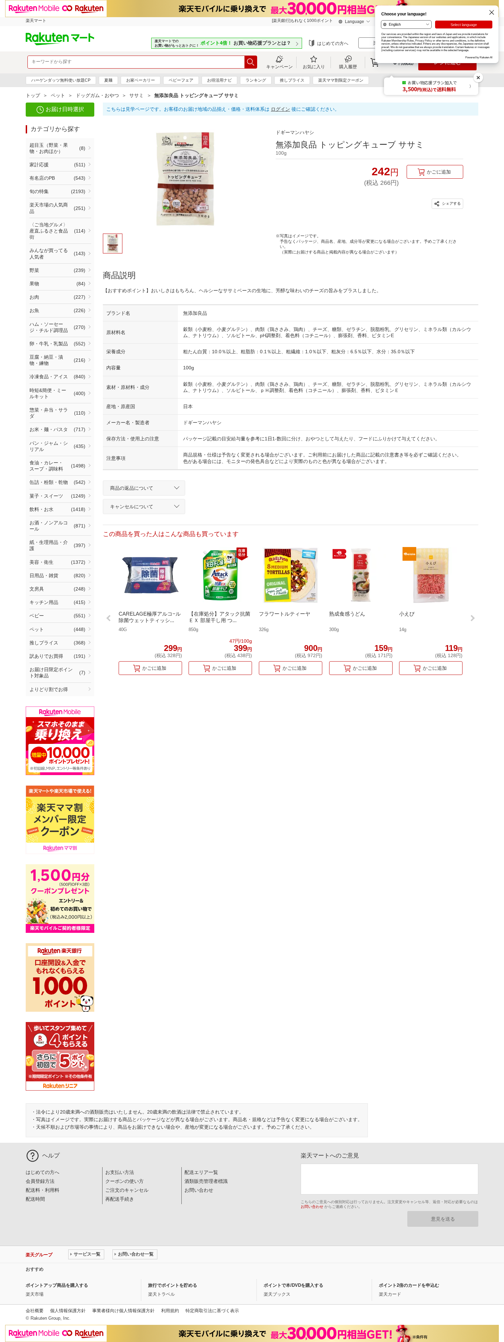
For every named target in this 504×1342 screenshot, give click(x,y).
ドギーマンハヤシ (295, 132)
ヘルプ (51, 1155)
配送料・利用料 (42, 1190)
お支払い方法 (119, 1172)
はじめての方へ (332, 43)
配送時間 (35, 1199)
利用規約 (170, 1310)
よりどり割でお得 (48, 689)
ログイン (280, 109)
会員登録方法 (40, 1181)
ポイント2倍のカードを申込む (409, 1285)
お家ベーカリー (140, 80)
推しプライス (292, 80)
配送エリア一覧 (201, 1172)
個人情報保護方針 (68, 1310)
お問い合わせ (198, 1190)
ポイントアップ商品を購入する (57, 1285)
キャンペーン (279, 66)
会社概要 (35, 1310)
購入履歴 (348, 66)
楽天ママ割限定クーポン (340, 80)
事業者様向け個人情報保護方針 (123, 1310)
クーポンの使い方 (124, 1181)
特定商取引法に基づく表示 (212, 1310)
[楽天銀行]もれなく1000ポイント (302, 20)
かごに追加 (439, 172)
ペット (58, 95)
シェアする (451, 203)
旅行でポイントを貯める (172, 1285)
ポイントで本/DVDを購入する (293, 1285)
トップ (33, 95)
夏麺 (108, 80)
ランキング (255, 80)
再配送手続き (119, 1199)
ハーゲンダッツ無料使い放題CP (61, 80)
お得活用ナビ (219, 80)
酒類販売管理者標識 (206, 1181)
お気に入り (314, 66)
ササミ (136, 95)
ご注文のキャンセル (126, 1190)
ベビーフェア (181, 80)
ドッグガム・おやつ (97, 95)
